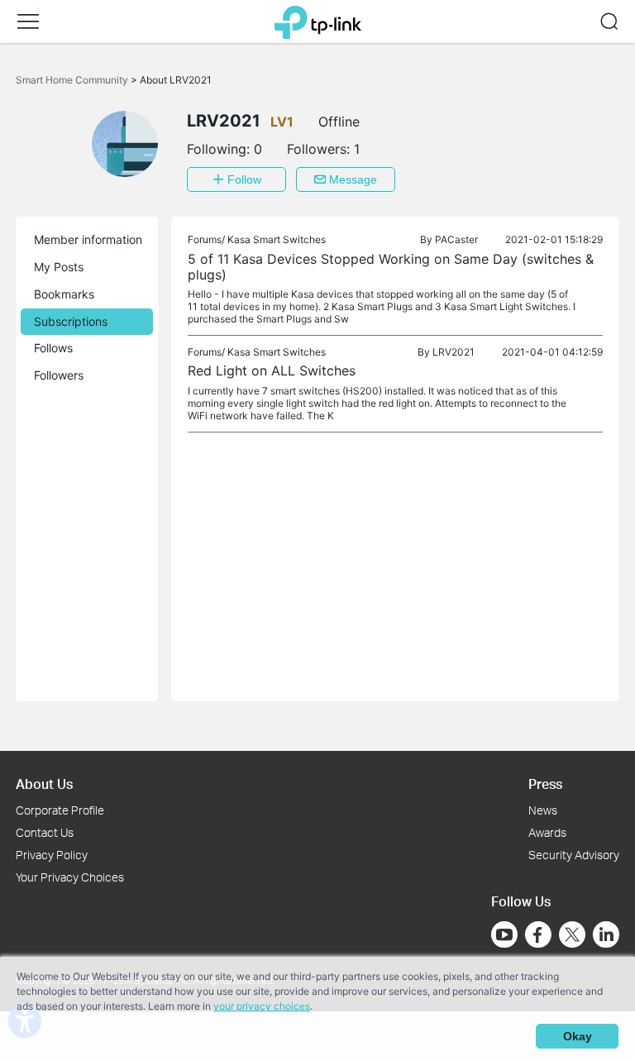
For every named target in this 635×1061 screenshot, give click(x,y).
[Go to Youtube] (504, 934)
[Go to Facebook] (538, 934)
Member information (88, 239)
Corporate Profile (60, 810)
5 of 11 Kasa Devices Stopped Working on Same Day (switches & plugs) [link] (391, 267)
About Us (44, 783)
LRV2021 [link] (453, 352)
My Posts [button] (59, 267)
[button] (28, 21)
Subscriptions (70, 321)
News (542, 810)
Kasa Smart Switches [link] (276, 239)
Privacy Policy (52, 855)
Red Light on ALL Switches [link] (272, 370)
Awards (547, 832)
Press (545, 783)
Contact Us (45, 832)
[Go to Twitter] (572, 936)
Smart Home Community (73, 80)
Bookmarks (64, 294)
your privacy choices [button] (261, 1006)
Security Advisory (573, 855)
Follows (53, 348)
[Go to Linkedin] (606, 934)
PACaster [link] (456, 239)
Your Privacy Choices (70, 877)
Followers (59, 375)
